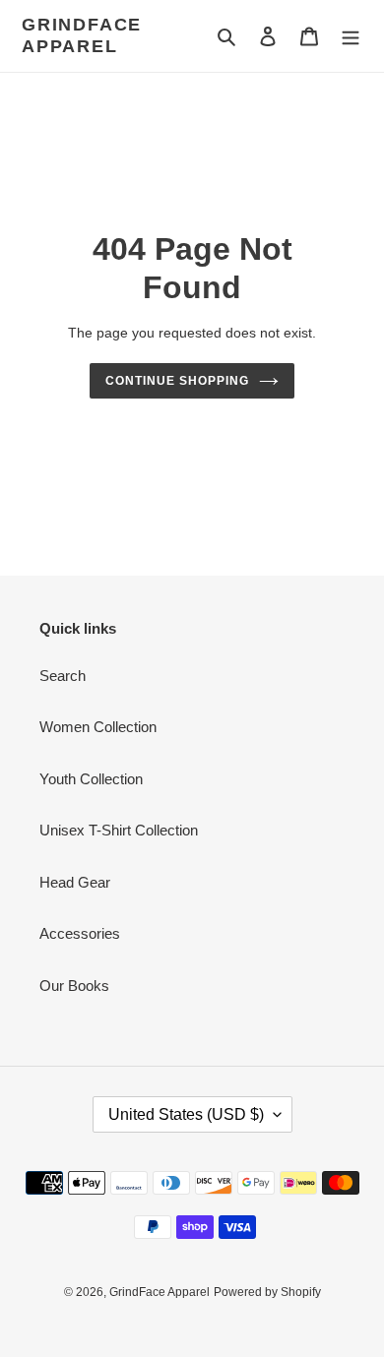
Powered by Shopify (267, 1292)
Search (62, 675)
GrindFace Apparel (82, 35)
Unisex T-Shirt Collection (118, 830)
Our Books (74, 985)
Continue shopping (177, 381)
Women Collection (98, 726)
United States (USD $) (186, 1114)
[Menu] (350, 36)
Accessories (79, 933)
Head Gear (74, 882)
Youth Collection (91, 779)
